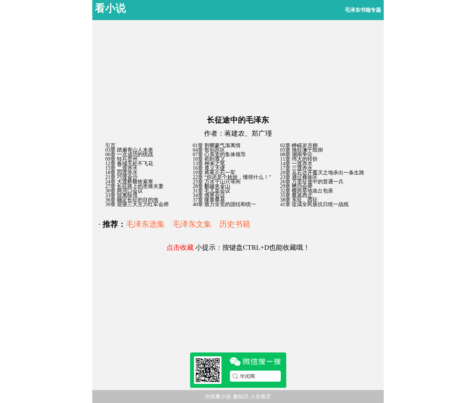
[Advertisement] (238, 65)
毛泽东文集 (192, 224)
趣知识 (240, 396)
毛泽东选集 (145, 224)
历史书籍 (234, 224)
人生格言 (260, 396)
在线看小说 (218, 396)
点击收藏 (180, 247)
